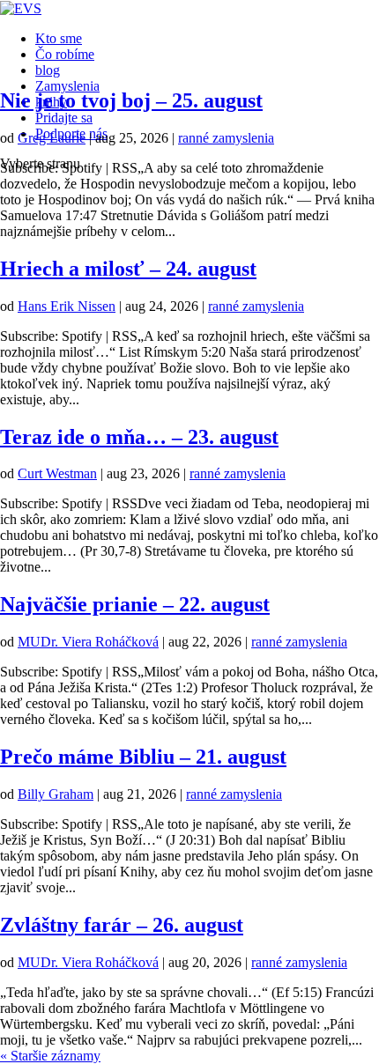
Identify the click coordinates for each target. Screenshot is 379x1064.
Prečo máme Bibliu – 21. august (143, 756)
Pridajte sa (64, 117)
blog (47, 70)
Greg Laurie (51, 137)
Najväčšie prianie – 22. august (135, 604)
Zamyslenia (67, 85)
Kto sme (58, 38)
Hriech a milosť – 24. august (128, 268)
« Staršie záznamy (50, 1055)
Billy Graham (55, 794)
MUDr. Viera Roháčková (88, 641)
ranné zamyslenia (226, 137)
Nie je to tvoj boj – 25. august (131, 100)
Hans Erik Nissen (66, 306)
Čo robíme (64, 54)
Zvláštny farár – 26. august (121, 924)
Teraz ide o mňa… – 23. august (139, 436)
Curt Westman (57, 473)
